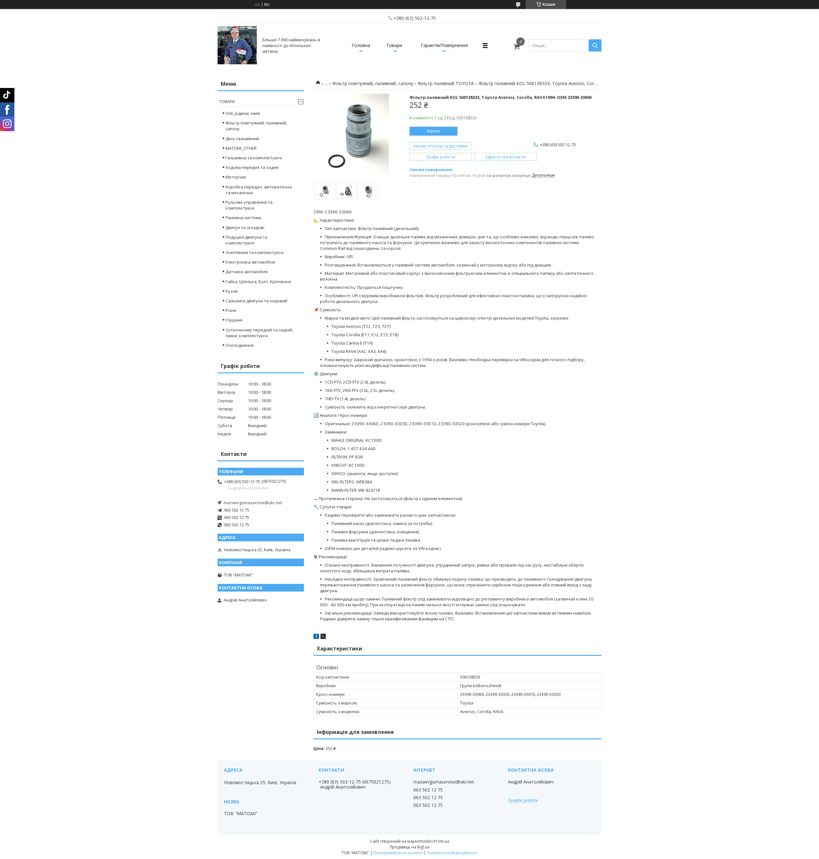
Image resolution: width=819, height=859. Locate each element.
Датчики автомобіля (246, 271)
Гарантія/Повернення (444, 45)
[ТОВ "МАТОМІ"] (237, 45)
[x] (323, 637)
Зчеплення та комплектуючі (254, 252)
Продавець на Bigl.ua (409, 847)
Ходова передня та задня (252, 167)
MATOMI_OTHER (241, 148)
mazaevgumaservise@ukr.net (253, 502)
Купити (433, 131)
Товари (394, 45)
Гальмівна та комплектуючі (254, 158)
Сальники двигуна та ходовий (256, 301)
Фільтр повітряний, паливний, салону (372, 83)
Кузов (232, 291)
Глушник (234, 320)
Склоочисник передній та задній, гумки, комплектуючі (259, 332)
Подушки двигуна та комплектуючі (246, 240)
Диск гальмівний (242, 138)
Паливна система (243, 217)
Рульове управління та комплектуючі (249, 205)
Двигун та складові (245, 227)
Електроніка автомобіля (250, 262)
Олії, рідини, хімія (243, 113)
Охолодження (240, 345)
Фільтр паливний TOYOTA (446, 83)
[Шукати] (595, 45)
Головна (361, 45)
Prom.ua (441, 841)
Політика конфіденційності (452, 852)
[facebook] (316, 637)
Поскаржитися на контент (398, 852)
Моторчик (236, 177)
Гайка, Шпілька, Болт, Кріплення (258, 281)
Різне (231, 310)
